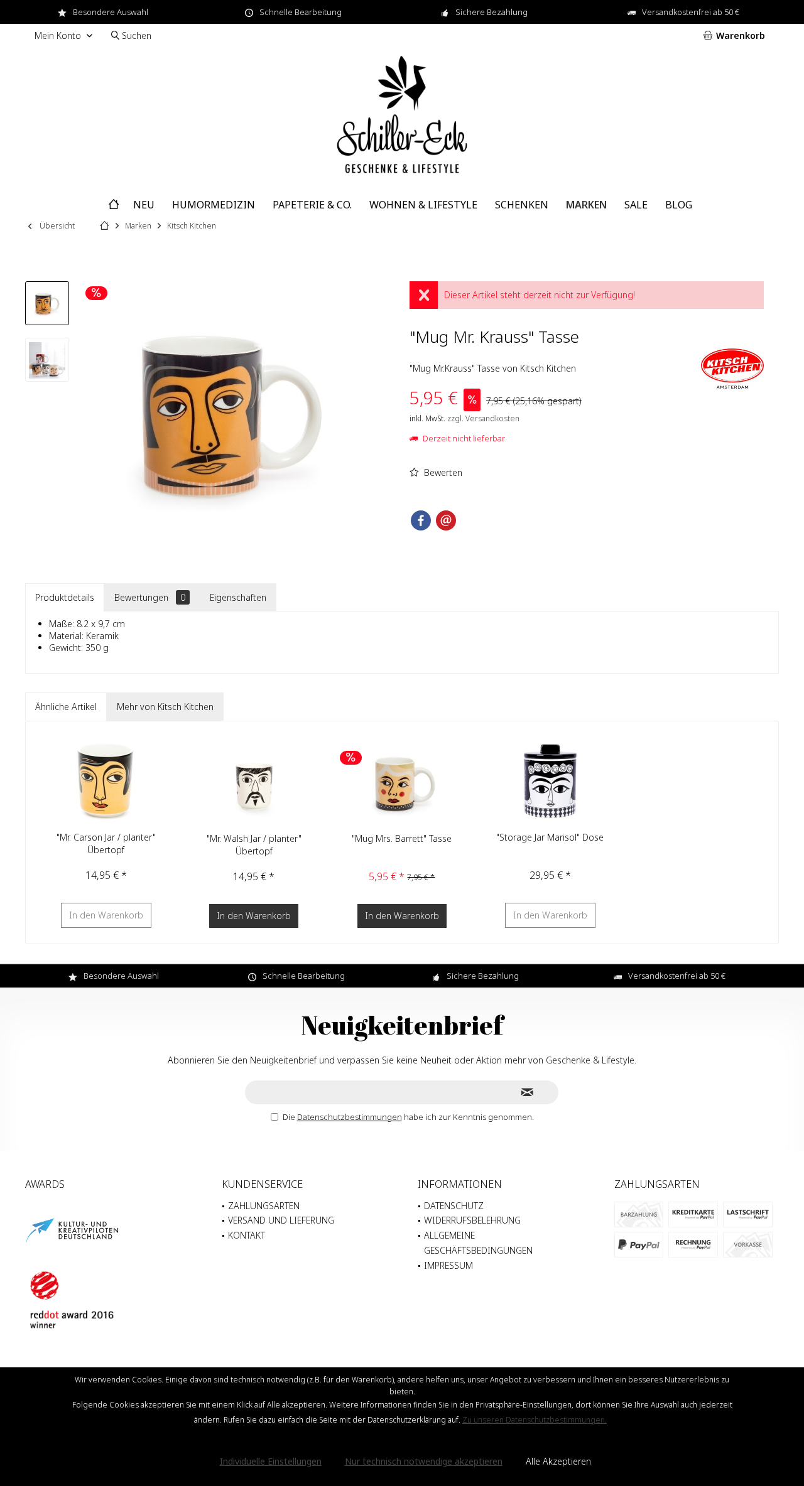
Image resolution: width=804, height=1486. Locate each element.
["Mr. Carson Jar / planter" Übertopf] (106, 781)
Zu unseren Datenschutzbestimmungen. (534, 1419)
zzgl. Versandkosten (483, 418)
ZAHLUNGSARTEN (264, 1206)
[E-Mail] (446, 520)
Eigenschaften (238, 597)
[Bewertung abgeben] (554, 353)
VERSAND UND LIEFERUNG (281, 1220)
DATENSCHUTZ (454, 1206)
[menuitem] (736, 36)
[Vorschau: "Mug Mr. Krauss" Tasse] (47, 303)
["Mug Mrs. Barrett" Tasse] (402, 782)
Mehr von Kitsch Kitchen (165, 707)
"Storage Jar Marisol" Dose (550, 837)
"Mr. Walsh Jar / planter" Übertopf (254, 844)
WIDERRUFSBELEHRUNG (472, 1220)
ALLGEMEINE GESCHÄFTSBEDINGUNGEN (478, 1242)
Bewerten (441, 472)
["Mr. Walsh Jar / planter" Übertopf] (254, 782)
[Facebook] (421, 520)
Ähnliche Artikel (66, 707)
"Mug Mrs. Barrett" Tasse (402, 838)
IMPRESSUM (448, 1265)
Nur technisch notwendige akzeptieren (424, 1461)
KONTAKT (246, 1235)
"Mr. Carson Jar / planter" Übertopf (106, 843)
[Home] (113, 205)
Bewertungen (149, 597)
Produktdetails (64, 597)
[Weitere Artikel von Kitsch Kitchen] (732, 368)
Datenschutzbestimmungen (349, 1117)
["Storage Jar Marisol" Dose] (550, 781)
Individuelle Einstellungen (271, 1461)
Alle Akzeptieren (558, 1461)
